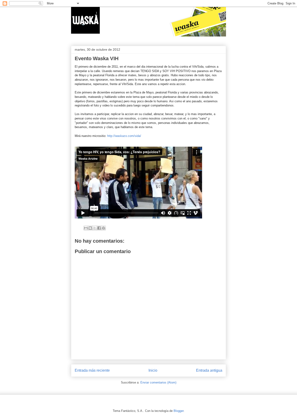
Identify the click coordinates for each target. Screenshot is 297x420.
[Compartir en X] (94, 228)
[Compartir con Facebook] (99, 228)
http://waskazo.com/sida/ (124, 136)
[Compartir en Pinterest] (103, 228)
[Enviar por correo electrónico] (86, 228)
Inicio (152, 370)
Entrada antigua (209, 370)
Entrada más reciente (92, 370)
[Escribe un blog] (90, 228)
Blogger (179, 411)
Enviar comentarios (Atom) (158, 382)
